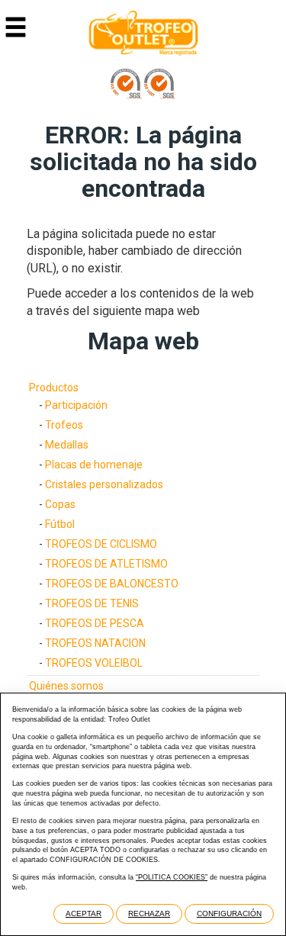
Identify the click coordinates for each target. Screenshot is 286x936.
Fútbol (60, 524)
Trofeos (64, 425)
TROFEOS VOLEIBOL (94, 663)
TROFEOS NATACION (95, 643)
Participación (76, 405)
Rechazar (149, 913)
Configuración (229, 913)
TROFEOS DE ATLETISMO (106, 564)
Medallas (66, 445)
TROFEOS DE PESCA (94, 623)
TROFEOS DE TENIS (92, 603)
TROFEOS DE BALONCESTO (111, 583)
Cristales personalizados (104, 484)
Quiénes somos (66, 686)
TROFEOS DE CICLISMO (101, 544)
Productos (54, 387)
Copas (60, 504)
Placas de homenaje (94, 464)
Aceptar (83, 913)
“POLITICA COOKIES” (171, 877)
